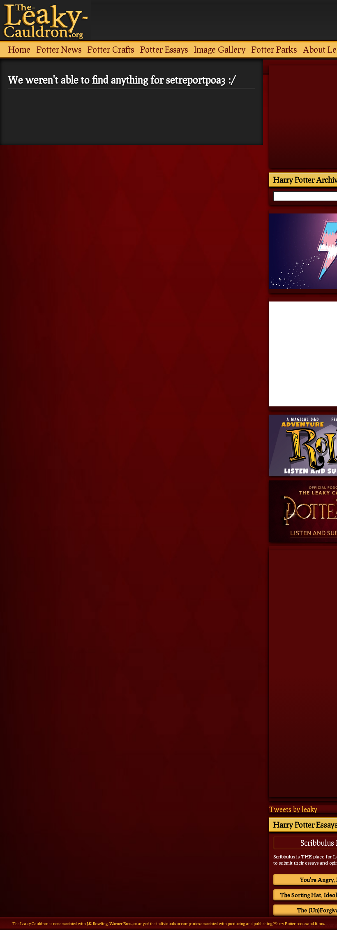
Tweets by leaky (293, 809)
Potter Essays (164, 49)
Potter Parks (274, 49)
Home (19, 49)
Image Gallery (219, 49)
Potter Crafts (111, 49)
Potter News (59, 49)
